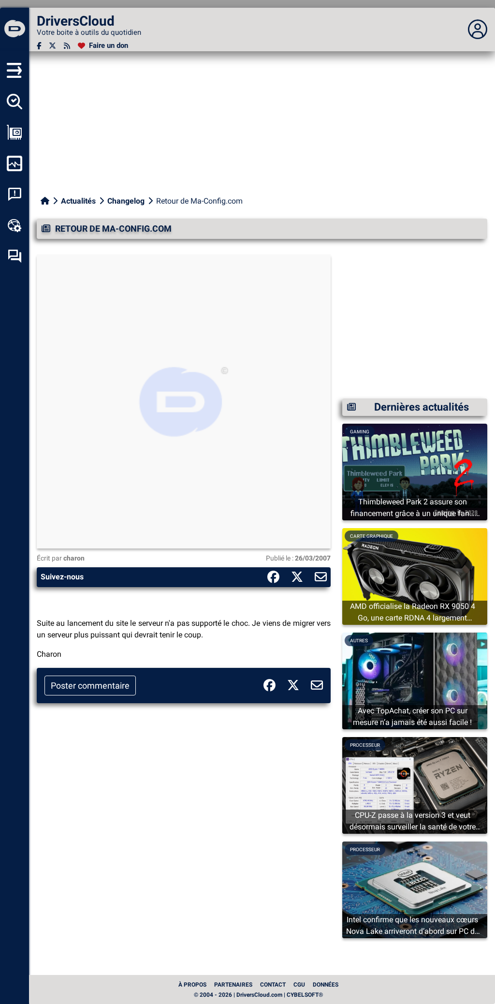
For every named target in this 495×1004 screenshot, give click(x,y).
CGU (299, 984)
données (325, 984)
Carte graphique (371, 536)
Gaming (359, 431)
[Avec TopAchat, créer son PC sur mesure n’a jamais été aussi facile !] (414, 680)
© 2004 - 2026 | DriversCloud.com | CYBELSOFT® (258, 994)
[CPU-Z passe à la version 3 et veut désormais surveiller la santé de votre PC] (414, 784)
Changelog (126, 201)
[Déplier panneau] (477, 29)
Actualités (78, 201)
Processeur (365, 745)
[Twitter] (52, 45)
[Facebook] (39, 45)
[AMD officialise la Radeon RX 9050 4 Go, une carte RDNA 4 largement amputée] (414, 575)
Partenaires (233, 984)
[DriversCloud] (14, 29)
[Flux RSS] (67, 45)
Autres (359, 640)
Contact (273, 984)
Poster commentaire (90, 685)
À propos (192, 984)
